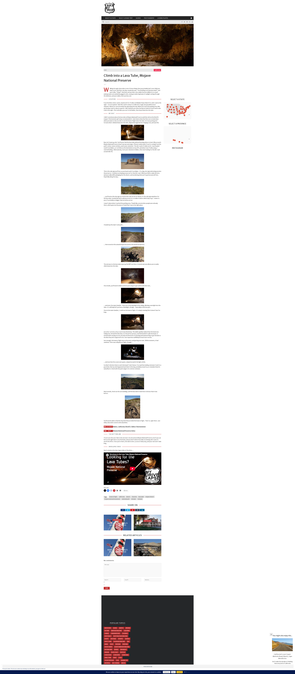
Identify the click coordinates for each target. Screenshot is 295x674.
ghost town (108, 641)
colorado (125, 633)
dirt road (113, 638)
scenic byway (108, 654)
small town (108, 657)
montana (125, 644)
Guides (138, 18)
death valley (108, 636)
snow (114, 657)
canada (107, 633)
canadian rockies (115, 633)
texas (120, 657)
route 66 (122, 652)
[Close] (271, 634)
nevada (116, 649)
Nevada (147, 554)
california (122, 497)
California (157, 70)
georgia (127, 638)
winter (123, 663)
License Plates (163, 18)
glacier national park (119, 641)
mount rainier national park (122, 646)
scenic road (125, 654)
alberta (121, 628)
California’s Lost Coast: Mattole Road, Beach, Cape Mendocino (282, 656)
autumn (107, 630)
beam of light (113, 497)
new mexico (123, 649)
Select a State (110, 18)
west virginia (115, 663)
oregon (107, 652)
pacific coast (114, 652)
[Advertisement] (163, 7)
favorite (134, 497)
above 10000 (108, 628)
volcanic (133, 499)
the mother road (109, 660)
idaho (111, 644)
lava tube (141, 497)
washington (124, 660)
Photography (149, 18)
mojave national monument (112, 499)
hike (128, 641)
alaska (115, 628)
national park (125, 499)
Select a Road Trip (126, 18)
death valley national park (120, 636)
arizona (128, 628)
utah (117, 660)
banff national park (116, 630)
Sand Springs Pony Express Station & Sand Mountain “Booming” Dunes (147, 550)
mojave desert (150, 497)
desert (128, 497)
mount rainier (108, 646)
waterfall (107, 663)
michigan (118, 644)
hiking (106, 644)
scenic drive (117, 654)
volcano (140, 499)
